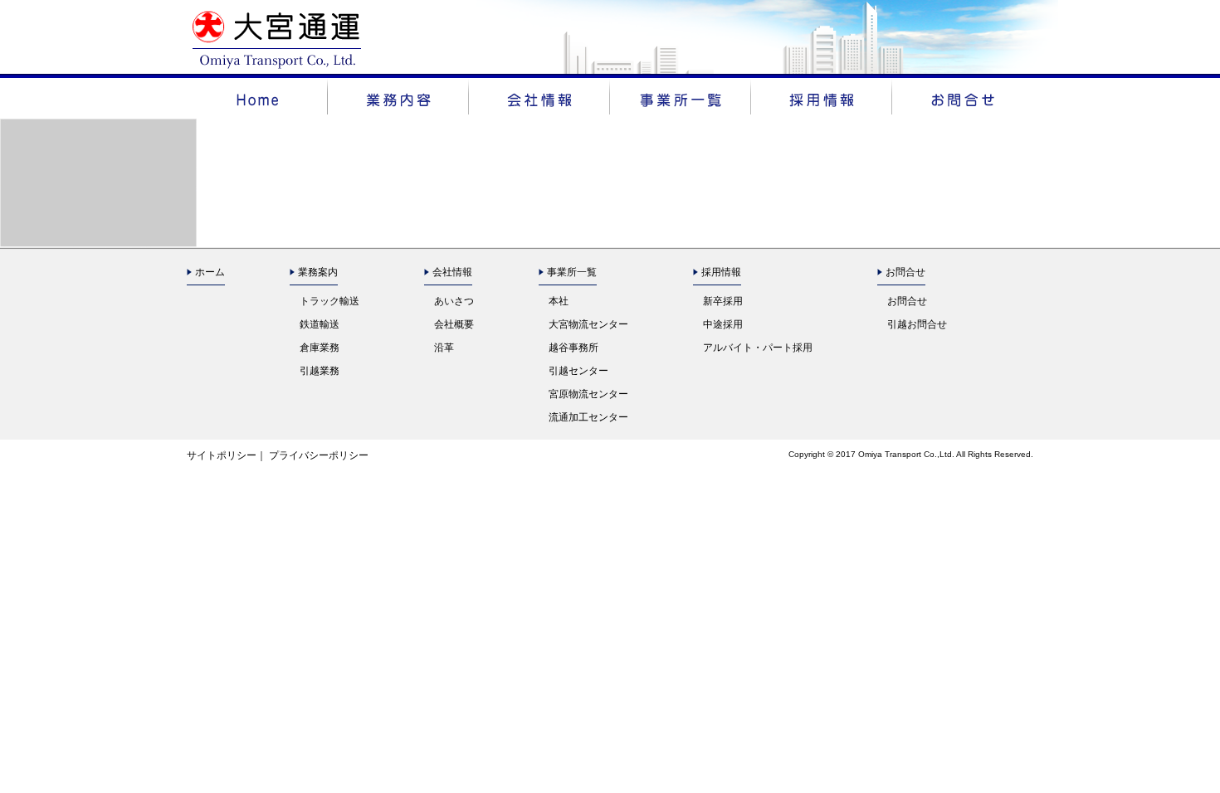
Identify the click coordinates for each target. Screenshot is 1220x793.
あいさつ (454, 301)
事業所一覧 (572, 272)
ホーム (210, 272)
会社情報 (452, 272)
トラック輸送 (329, 301)
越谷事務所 (573, 347)
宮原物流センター (588, 394)
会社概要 (454, 324)
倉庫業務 (319, 347)
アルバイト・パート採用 (758, 347)
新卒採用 (723, 301)
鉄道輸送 (319, 324)
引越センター (578, 371)
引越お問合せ (917, 324)
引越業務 (319, 371)
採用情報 (721, 272)
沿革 (444, 347)
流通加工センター (588, 417)
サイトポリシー (221, 455)
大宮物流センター (588, 324)
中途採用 (723, 324)
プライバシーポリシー (318, 455)
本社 (559, 301)
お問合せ (907, 301)
